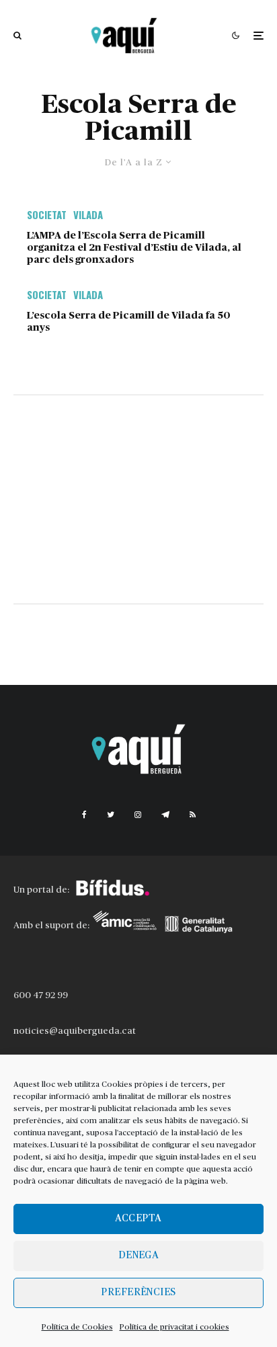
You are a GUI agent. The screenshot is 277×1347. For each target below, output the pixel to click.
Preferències (138, 1292)
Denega (138, 1255)
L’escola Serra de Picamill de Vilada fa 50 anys (129, 322)
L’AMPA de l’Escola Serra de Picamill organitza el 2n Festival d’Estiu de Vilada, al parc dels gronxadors (134, 248)
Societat (47, 214)
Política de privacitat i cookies (174, 1327)
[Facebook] (84, 815)
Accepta (138, 1218)
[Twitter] (110, 815)
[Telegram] (165, 815)
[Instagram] (137, 815)
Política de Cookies (77, 1327)
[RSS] (193, 815)
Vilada (88, 214)
